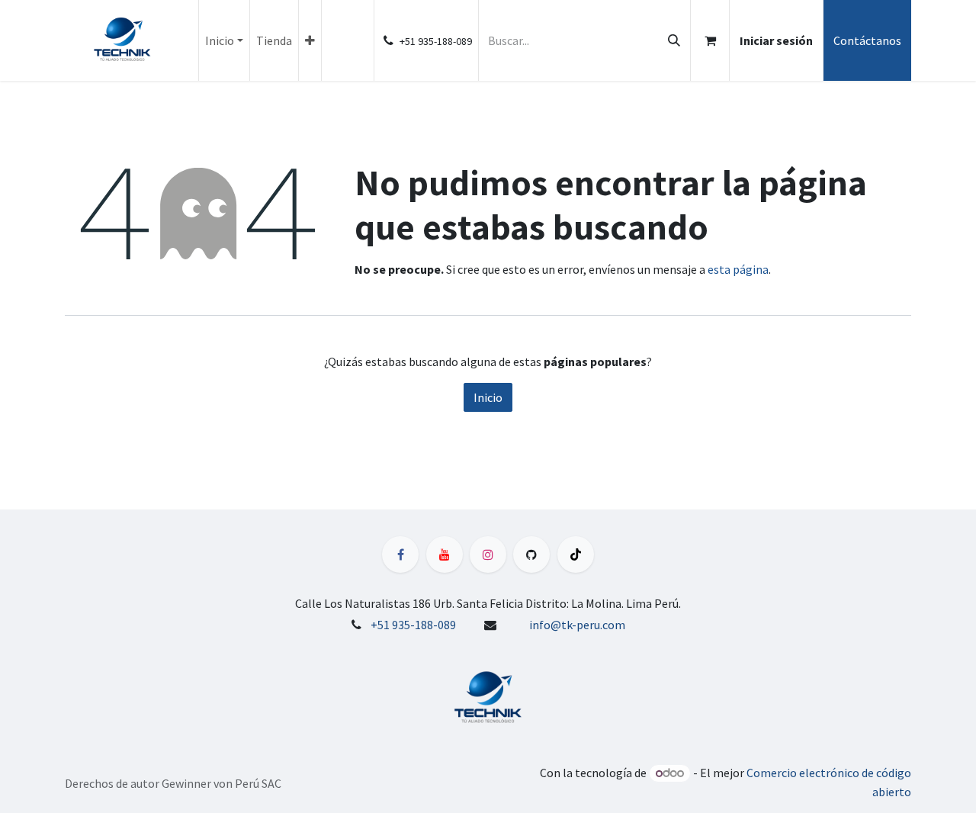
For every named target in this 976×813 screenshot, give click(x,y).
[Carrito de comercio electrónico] (710, 40)
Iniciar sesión (776, 40)
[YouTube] (444, 554)
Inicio (488, 397)
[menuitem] (224, 40)
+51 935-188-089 (413, 624)
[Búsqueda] (674, 40)
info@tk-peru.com (577, 624)
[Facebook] (400, 554)
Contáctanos (867, 40)
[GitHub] (531, 554)
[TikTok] (575, 554)
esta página (738, 269)
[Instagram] (488, 554)
